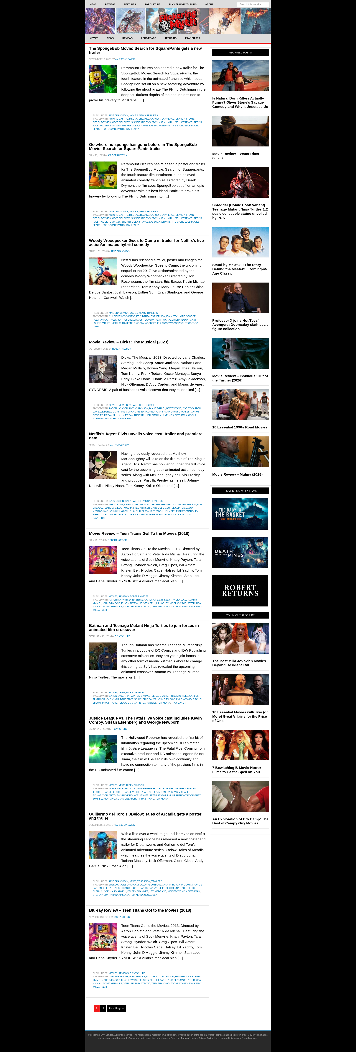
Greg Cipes (153, 599)
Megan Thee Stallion (138, 415)
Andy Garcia (170, 884)
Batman (131, 696)
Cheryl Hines (111, 888)
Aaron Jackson (118, 408)
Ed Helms (110, 508)
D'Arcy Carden (191, 408)
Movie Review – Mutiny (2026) (237, 474)
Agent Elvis (116, 504)
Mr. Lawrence (183, 122)
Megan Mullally (114, 415)
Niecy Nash (110, 514)
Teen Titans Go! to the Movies (169, 606)
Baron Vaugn (117, 696)
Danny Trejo (156, 888)
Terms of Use (187, 1038)
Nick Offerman (178, 415)
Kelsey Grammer (137, 891)
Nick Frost (174, 891)
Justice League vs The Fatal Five (132, 792)
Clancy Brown (185, 119)
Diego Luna (172, 888)
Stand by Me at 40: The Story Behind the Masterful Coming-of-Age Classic (239, 269)
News (142, 115)
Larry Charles (180, 411)
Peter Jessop (158, 795)
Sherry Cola (130, 125)
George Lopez (121, 122)
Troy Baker (178, 703)
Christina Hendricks (163, 504)
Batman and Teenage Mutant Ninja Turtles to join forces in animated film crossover (144, 627)
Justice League (102, 792)
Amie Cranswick (118, 115)
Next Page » (116, 1008)
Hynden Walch (180, 599)
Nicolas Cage (178, 603)
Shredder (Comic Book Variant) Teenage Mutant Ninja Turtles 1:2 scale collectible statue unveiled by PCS (240, 211)
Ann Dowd (185, 884)
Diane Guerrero (147, 788)
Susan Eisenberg (127, 798)
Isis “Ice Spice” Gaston (144, 122)
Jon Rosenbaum (127, 320)
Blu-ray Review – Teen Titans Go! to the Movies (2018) (140, 910)
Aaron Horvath (118, 599)
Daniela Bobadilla (120, 788)
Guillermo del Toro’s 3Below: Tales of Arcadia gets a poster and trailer (145, 816)
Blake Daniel (157, 408)
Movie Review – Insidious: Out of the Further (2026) (240, 378)
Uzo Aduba (150, 895)
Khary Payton (129, 603)
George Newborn (186, 788)
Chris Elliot (141, 504)
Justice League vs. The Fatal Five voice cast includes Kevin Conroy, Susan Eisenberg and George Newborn (145, 720)
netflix (116, 323)
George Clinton (175, 508)
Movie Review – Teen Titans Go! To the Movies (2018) (139, 533)
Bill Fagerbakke (139, 119)
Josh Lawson (146, 320)
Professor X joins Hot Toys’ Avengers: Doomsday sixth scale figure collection (240, 325)
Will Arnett (100, 610)
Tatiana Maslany (119, 895)
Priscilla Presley (129, 514)
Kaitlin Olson (141, 511)
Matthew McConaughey (183, 511)
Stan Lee (128, 606)
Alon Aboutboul (151, 884)
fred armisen (141, 508)
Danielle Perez (102, 411)
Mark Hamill (166, 122)
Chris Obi (126, 888)
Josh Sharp (162, 411)
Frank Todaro (145, 411)
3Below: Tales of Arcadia (124, 884)
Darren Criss (128, 699)
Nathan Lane (160, 415)
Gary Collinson (119, 501)
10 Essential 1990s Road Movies (239, 427)
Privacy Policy (206, 1038)
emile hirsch (188, 888)
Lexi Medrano (157, 891)
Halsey (165, 599)
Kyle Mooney (184, 699)
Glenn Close (101, 891)
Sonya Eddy (112, 418)
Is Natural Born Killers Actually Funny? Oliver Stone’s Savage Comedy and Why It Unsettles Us (240, 102)
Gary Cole (157, 508)
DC (140, 699)
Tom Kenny (132, 129)
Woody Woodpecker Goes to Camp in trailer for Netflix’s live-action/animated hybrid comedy (147, 242)
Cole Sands (140, 888)
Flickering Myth (178, 20)
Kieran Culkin (159, 511)
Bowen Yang (173, 408)
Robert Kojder (147, 405)
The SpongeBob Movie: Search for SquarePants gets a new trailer (145, 50)
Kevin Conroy (162, 792)
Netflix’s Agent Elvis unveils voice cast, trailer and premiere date (145, 436)
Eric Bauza (143, 316)
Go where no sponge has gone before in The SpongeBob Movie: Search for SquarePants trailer (143, 146)
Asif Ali (128, 504)
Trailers (152, 115)
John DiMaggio (111, 603)
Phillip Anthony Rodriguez (184, 795)
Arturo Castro (118, 119)
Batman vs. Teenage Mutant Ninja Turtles (162, 696)
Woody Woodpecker (148, 323)
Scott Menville (112, 606)
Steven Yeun (100, 895)
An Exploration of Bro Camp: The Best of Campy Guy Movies (240, 821)
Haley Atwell (118, 891)
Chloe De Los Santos (122, 316)
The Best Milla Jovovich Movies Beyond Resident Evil (239, 663)
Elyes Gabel (166, 788)
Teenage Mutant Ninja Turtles (137, 703)
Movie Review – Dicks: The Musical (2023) (128, 342)
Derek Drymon (102, 122)
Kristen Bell (147, 603)
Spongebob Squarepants (154, 125)
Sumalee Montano (104, 798)
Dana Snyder (137, 599)
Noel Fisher (141, 795)
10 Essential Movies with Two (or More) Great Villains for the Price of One (240, 716)
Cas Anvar (112, 699)
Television (144, 501)
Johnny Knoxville (120, 511)
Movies (133, 115)
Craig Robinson (186, 504)
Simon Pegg (148, 514)
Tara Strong (164, 514)
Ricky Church (135, 692)
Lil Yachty (162, 603)
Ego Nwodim (124, 508)
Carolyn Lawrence (162, 119)
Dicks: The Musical (124, 411)
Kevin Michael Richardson (172, 320)
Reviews (131, 405)
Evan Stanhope (175, 316)
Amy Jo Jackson (138, 408)
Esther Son (158, 316)
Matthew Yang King (121, 795)
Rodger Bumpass (110, 125)
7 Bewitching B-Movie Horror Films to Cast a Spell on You (236, 770)
